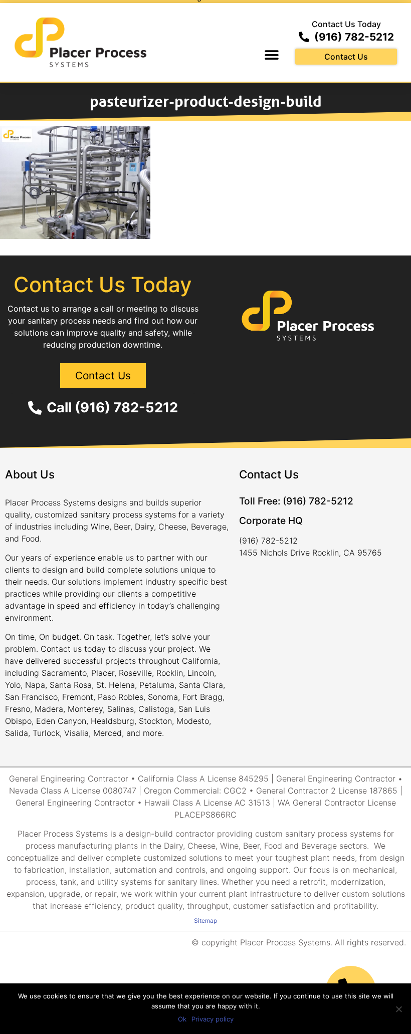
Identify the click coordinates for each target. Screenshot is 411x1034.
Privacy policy (212, 1019)
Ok (182, 1019)
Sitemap (205, 920)
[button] (271, 55)
